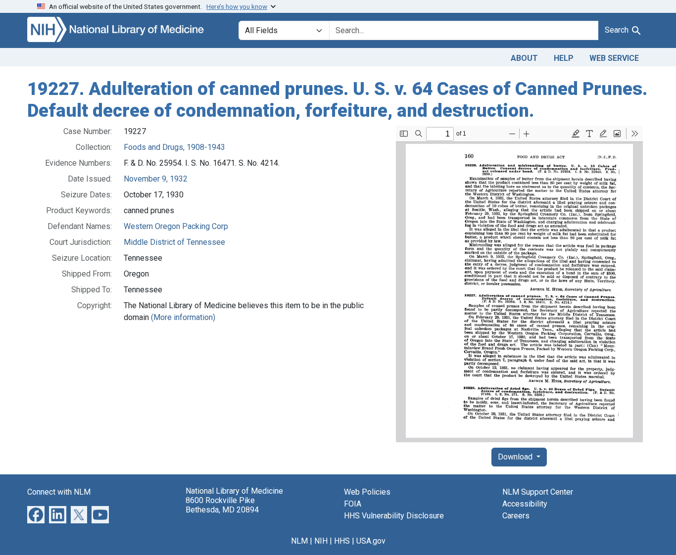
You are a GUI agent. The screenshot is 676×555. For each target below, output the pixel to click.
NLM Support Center (537, 492)
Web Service (614, 58)
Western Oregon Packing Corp (176, 226)
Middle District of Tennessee (174, 242)
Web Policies (367, 492)
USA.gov (371, 541)
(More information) (183, 317)
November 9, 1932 (156, 179)
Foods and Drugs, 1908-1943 (174, 147)
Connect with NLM (59, 492)
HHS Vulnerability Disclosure (394, 515)
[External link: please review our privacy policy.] (36, 514)
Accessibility (524, 504)
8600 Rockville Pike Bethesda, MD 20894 (222, 505)
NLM (299, 541)
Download (516, 457)
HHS (342, 541)
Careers (516, 515)
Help (564, 58)
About (524, 58)
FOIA (352, 504)
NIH (321, 541)
